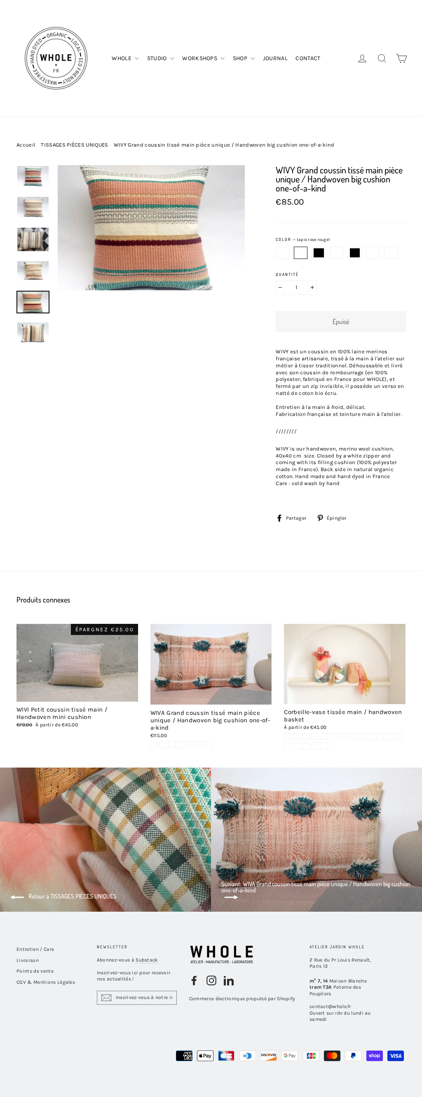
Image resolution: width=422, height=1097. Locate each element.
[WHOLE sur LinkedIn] (229, 980)
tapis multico (337, 253)
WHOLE (122, 58)
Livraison (27, 960)
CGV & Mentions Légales (45, 982)
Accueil (25, 145)
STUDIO (157, 58)
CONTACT (307, 58)
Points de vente (35, 971)
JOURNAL (275, 58)
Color (303, 239)
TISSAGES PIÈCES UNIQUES (74, 145)
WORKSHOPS (200, 58)
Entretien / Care (35, 949)
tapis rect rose (391, 253)
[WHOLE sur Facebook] (194, 980)
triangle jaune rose (282, 253)
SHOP (241, 58)
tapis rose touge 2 (319, 253)
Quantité (287, 274)
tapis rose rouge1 (300, 253)
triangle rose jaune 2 (355, 253)
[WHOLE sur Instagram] (211, 980)
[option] (151, 258)
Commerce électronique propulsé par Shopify (242, 998)
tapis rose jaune (373, 253)
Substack (147, 960)
